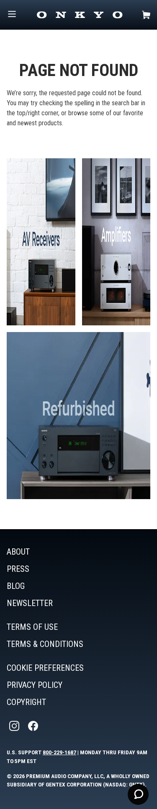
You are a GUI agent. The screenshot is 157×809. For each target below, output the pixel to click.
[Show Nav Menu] (12, 14)
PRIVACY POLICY (34, 685)
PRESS (18, 569)
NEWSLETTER (30, 603)
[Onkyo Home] (79, 14)
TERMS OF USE (32, 627)
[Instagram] (15, 726)
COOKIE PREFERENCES (45, 668)
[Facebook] (34, 726)
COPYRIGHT (26, 702)
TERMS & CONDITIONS (45, 644)
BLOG (16, 586)
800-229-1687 (59, 752)
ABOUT (18, 552)
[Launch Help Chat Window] (138, 794)
